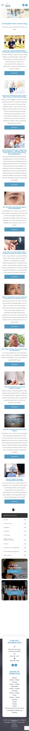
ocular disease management (11, 551)
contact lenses (8, 523)
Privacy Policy (21, 722)
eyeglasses (6, 527)
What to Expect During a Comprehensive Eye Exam (14, 479)
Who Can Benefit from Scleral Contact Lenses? (14, 387)
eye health (6, 531)
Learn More (14, 571)
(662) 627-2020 (14, 656)
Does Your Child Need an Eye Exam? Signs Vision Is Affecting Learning (14, 96)
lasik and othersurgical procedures (9, 539)
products (6, 544)
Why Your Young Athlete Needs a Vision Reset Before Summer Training (14, 51)
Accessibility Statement (10, 722)
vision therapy (7, 555)
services (6, 519)
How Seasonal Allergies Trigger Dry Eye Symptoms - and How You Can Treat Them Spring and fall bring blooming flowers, (14, 152)
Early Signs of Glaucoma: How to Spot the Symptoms (14, 349)
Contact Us (14, 593)
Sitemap (14, 724)
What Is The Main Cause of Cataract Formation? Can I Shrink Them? (14, 297)
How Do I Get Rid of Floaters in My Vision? (14, 430)
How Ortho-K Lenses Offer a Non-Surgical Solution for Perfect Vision (14, 252)
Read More (14, 73)
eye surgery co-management (11, 547)
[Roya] (14, 728)
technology (7, 535)
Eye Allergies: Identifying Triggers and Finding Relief (14, 207)
